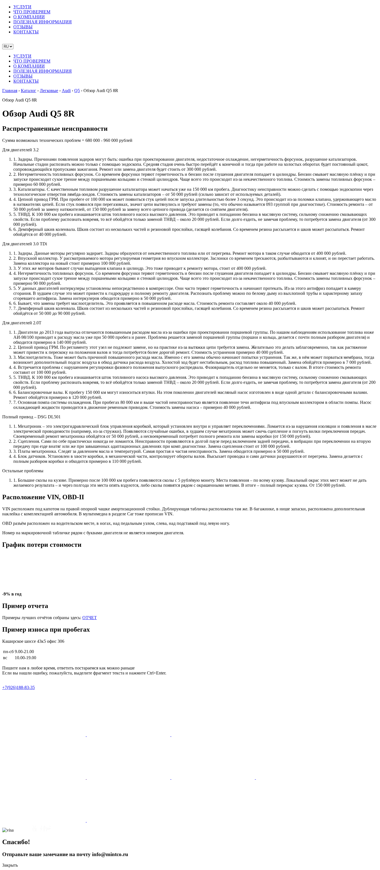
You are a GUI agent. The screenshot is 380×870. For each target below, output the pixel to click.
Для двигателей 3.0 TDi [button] (24, 243)
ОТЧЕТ (89, 617)
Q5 (77, 90)
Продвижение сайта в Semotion (31, 678)
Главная (9, 90)
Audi (66, 90)
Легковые (49, 90)
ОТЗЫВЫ (23, 26)
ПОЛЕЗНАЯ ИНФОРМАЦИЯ (42, 21)
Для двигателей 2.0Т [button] (21, 322)
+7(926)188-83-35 (18, 687)
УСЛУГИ (22, 6)
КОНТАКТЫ (26, 31)
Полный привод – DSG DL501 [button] (31, 416)
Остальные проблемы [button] (22, 470)
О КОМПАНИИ (29, 16)
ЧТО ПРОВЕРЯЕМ (31, 11)
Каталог (28, 90)
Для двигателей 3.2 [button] (20, 149)
